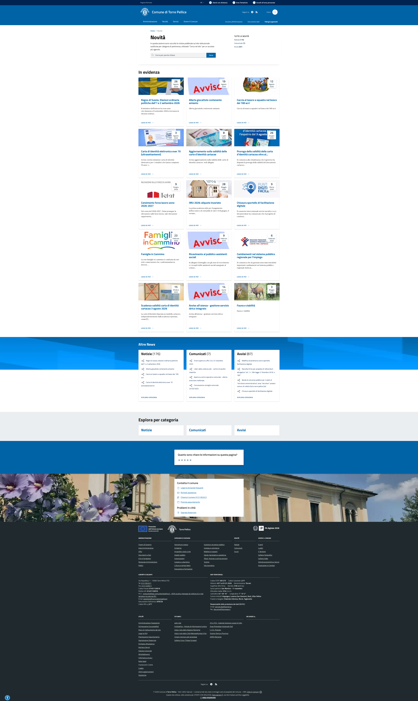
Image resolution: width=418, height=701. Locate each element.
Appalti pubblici (179, 555)
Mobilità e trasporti (210, 551)
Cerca (211, 55)
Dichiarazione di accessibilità (148, 626)
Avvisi (236, 551)
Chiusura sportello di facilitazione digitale (255, 204)
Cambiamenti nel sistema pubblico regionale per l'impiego (256, 255)
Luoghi (260, 548)
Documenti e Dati (144, 555)
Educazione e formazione (183, 569)
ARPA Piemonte (215, 637)
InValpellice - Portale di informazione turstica (190, 626)
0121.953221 (146, 583)
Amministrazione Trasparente (149, 623)
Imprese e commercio (211, 548)
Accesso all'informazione (233, 21)
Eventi (260, 544)
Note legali (142, 661)
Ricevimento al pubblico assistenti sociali (208, 255)
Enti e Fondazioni (144, 558)
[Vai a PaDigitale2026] (266, 528)
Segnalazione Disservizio (147, 640)
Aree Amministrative (145, 548)
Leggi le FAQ (142, 633)
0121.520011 (147, 586)
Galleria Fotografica (265, 555)
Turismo (206, 562)
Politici (140, 565)
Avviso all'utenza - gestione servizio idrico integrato (209, 306)
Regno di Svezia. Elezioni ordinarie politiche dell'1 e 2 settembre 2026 (160, 101)
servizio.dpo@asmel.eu (223, 606)
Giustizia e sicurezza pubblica (214, 544)
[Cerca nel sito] (275, 12)
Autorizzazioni (179, 558)
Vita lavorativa (209, 565)
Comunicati (238, 548)
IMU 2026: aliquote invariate (205, 203)
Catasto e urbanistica (182, 562)
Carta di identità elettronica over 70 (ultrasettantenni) (161, 152)
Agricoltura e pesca (181, 544)
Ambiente (177, 548)
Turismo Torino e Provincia (219, 633)
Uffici (140, 551)
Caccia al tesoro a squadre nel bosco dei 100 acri (257, 101)
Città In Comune (253, 692)
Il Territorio (262, 551)
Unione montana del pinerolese (185, 637)
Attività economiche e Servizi (268, 562)
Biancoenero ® (217, 695)
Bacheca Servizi (144, 647)
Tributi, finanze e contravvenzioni (216, 558)
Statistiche (142, 675)
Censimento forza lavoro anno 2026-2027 (157, 204)
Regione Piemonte (146, 2)
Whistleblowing (144, 654)
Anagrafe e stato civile (182, 551)
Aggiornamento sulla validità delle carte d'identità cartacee (208, 152)
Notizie (236, 544)
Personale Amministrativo (147, 562)
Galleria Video (263, 558)
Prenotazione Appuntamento (148, 637)
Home (152, 30)
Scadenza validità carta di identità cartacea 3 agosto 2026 (160, 306)
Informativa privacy (145, 657)
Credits (140, 668)
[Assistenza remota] (260, 692)
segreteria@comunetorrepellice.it (155, 599)
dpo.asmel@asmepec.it (222, 609)
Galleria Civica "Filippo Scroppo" (185, 640)
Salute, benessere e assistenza (215, 555)
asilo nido (177, 623)
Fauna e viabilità (246, 305)
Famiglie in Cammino (152, 254)
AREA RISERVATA (209, 697)
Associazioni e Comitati (266, 565)
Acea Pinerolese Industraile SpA (221, 626)
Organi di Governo (144, 544)
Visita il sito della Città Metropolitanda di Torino (191, 633)
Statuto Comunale (145, 651)
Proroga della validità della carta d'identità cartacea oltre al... (255, 152)
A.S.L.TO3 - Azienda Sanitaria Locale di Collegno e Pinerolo (231, 623)
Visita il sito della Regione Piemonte (187, 630)
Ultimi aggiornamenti (146, 671)
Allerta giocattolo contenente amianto (205, 101)
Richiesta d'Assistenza (146, 644)
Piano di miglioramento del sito (149, 630)
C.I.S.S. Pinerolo (215, 630)
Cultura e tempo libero (182, 565)
